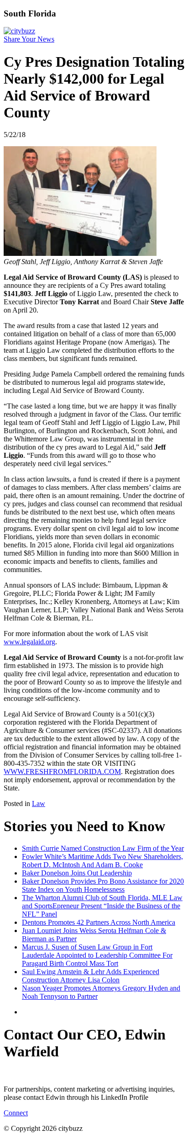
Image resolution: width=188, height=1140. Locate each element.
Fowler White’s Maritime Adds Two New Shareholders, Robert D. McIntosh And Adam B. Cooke (102, 861)
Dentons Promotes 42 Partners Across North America (98, 922)
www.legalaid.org (29, 642)
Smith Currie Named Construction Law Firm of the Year (103, 848)
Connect (16, 1113)
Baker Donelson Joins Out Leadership (77, 873)
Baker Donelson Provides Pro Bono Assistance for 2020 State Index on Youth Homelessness (103, 885)
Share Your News (29, 39)
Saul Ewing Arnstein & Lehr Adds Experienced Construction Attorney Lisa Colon (90, 976)
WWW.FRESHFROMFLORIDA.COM (62, 771)
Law (38, 803)
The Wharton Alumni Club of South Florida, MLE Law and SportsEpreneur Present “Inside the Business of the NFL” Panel (102, 906)
